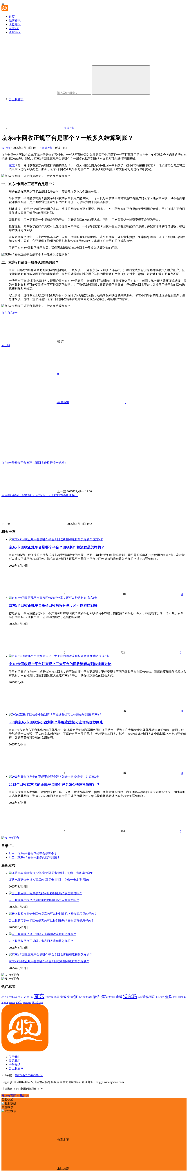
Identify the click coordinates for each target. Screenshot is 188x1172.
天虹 (80, 997)
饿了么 (35, 1002)
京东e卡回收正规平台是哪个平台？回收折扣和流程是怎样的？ (56, 547)
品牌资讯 (15, 20)
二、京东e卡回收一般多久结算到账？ (36, 857)
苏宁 (19, 1002)
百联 (162, 997)
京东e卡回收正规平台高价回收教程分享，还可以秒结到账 (53, 605)
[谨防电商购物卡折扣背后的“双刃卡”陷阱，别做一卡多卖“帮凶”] (51, 872)
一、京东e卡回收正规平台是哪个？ (34, 853)
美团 (180, 997)
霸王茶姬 (27, 1003)
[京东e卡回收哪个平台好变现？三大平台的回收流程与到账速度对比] (54, 656)
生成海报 (63, 402)
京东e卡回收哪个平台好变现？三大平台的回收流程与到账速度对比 (60, 664)
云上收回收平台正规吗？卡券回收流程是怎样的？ (41, 940)
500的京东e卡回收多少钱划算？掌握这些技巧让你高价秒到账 (56, 722)
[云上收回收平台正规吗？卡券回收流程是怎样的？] (42, 934)
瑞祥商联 (148, 997)
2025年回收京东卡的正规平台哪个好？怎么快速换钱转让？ (54, 784)
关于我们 (15, 1056)
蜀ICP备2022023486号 (29, 1075)
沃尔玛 (130, 996)
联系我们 (15, 1060)
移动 (175, 997)
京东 (12, 165)
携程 (104, 997)
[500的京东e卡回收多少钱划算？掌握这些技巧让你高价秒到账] (50, 714)
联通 (6, 1003)
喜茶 (56, 997)
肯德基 (12, 1003)
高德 (41, 1003)
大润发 (65, 997)
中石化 (22, 997)
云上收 (5, 147)
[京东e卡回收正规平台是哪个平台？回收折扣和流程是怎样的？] (51, 539)
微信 (96, 997)
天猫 (74, 997)
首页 (12, 16)
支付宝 (112, 997)
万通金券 (13, 997)
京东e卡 (14, 28)
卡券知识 (15, 24)
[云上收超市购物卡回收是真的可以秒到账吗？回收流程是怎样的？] (53, 913)
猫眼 (140, 997)
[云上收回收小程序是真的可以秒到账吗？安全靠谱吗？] (45, 893)
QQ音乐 (4, 997)
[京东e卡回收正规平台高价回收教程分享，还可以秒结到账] (48, 597)
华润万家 (49, 997)
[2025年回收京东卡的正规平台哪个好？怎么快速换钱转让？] (49, 776)
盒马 (168, 997)
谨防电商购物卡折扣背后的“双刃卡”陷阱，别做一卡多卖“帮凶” (49, 879)
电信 (158, 997)
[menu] (2, 4)
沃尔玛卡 (15, 32)
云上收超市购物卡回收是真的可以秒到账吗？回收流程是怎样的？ (51, 920)
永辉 (119, 997)
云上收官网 (16, 1068)
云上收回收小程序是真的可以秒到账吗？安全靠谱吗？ (44, 900)
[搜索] (121, 80)
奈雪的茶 (87, 997)
